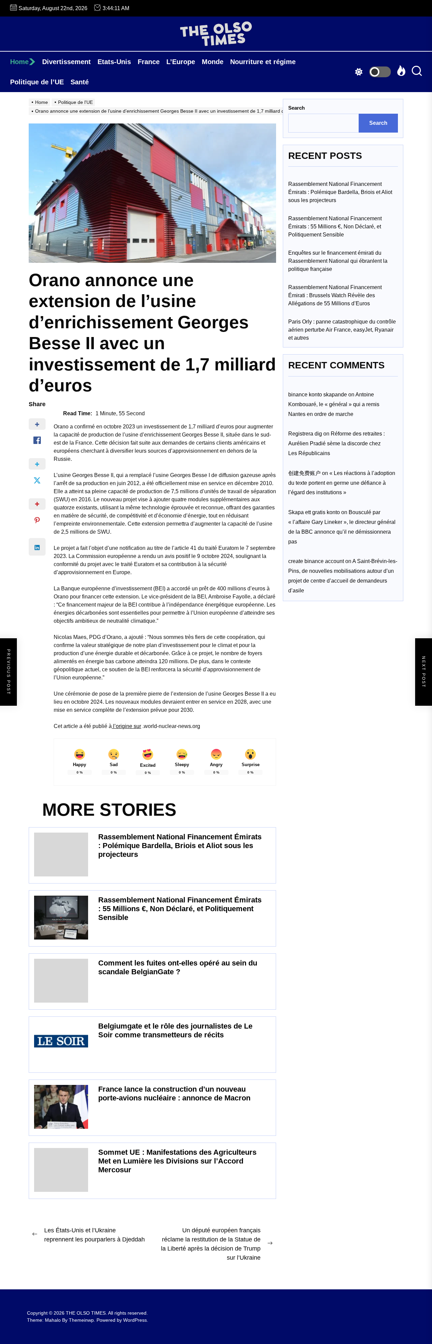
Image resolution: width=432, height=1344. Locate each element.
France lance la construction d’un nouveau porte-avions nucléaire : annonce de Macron (174, 1093)
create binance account (316, 561)
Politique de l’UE (37, 82)
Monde (212, 61)
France (149, 61)
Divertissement (66, 61)
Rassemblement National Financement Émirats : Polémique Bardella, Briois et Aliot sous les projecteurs (180, 846)
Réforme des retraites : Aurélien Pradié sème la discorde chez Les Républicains (336, 443)
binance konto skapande (317, 394)
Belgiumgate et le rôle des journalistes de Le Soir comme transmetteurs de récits (175, 1030)
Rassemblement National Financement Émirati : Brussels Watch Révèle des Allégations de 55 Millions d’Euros (335, 295)
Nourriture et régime (263, 61)
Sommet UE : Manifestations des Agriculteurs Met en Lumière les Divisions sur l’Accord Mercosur (177, 1161)
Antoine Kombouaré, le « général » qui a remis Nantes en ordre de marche (333, 404)
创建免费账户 (304, 473)
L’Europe (180, 61)
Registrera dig (305, 434)
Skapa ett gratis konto (314, 512)
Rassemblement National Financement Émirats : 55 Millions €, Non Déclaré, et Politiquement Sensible (180, 909)
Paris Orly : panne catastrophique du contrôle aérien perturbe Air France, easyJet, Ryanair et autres (342, 330)
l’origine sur (126, 726)
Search (296, 108)
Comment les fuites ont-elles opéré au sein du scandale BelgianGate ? (177, 967)
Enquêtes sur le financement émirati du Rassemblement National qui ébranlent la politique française (337, 261)
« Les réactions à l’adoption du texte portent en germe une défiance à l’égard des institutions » (341, 482)
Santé (80, 82)
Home (19, 61)
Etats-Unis (114, 61)
